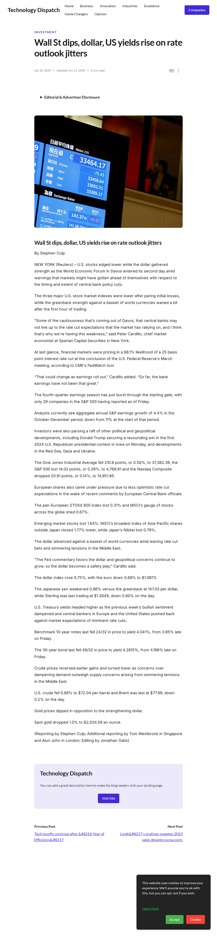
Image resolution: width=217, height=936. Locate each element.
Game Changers (76, 14)
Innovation (108, 6)
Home (69, 6)
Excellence (151, 6)
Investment (45, 32)
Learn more (150, 908)
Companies (197, 10)
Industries (129, 6)
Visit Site (108, 798)
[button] (178, 70)
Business (86, 6)
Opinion (101, 14)
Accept (175, 919)
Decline (195, 919)
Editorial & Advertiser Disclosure (72, 97)
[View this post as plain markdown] (171, 70)
